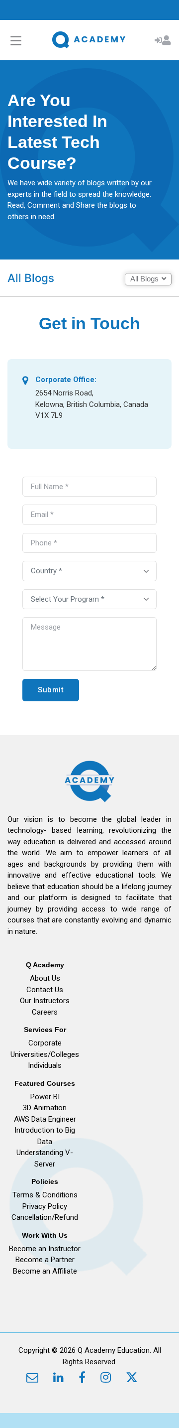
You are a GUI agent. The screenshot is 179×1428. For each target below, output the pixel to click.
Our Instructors (45, 1000)
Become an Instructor (45, 1248)
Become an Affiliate (45, 1271)
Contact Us (44, 989)
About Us (45, 978)
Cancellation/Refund (44, 1217)
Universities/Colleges (44, 1054)
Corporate (45, 1043)
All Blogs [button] (144, 278)
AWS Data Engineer (45, 1119)
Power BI (45, 1096)
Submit (51, 689)
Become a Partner (45, 1259)
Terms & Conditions (45, 1194)
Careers (45, 1012)
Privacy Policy (44, 1206)
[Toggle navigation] (16, 41)
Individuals (45, 1065)
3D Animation (45, 1107)
